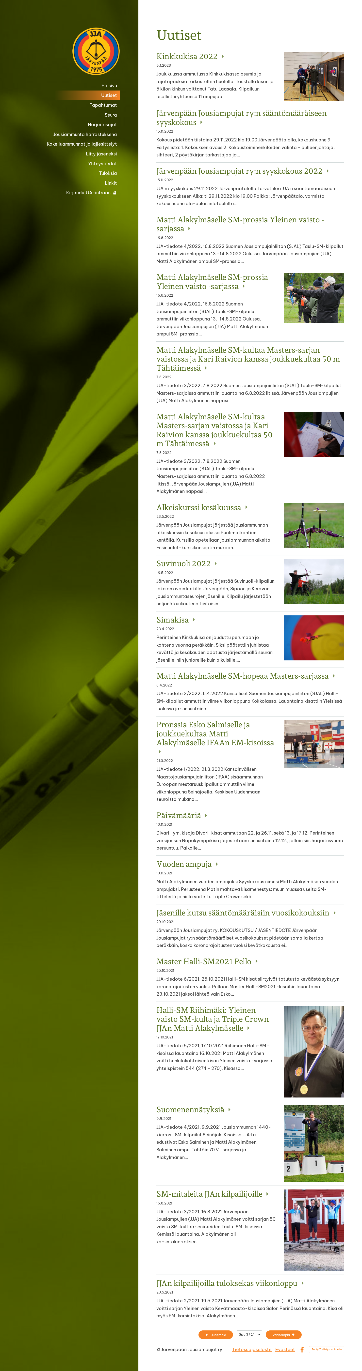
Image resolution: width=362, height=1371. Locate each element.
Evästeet (285, 1349)
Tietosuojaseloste (252, 1349)
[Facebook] (302, 1350)
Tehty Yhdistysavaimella (327, 1349)
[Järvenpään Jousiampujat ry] (79, 51)
